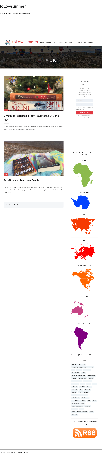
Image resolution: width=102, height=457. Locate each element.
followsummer (13, 6)
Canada (74, 378)
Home (42, 42)
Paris (83, 400)
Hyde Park (74, 389)
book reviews (75, 372)
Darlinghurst (87, 381)
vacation (74, 414)
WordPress (24, 452)
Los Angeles (75, 395)
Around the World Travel (79, 367)
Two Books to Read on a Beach (21, 180)
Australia (90, 367)
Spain (88, 400)
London (86, 392)
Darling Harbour (76, 381)
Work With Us (81, 42)
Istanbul (74, 392)
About (71, 42)
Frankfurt (74, 386)
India (81, 389)
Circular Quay (82, 378)
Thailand (87, 406)
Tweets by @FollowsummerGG (81, 355)
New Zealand (85, 397)
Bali (73, 370)
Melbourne (84, 395)
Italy (80, 392)
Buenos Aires (91, 375)
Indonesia (87, 389)
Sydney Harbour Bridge (78, 403)
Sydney (94, 400)
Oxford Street (76, 400)
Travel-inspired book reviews (79, 411)
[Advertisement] (51, 26)
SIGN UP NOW (84, 113)
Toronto (74, 409)
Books (6, 174)
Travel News (63, 42)
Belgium (79, 370)
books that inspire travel (78, 375)
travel (81, 409)
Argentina (82, 364)
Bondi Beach (87, 370)
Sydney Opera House (77, 406)
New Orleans (75, 397)
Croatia (91, 378)
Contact (91, 42)
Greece (89, 386)
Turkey (91, 411)
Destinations (50, 42)
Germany (82, 386)
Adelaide (74, 364)
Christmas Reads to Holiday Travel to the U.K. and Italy (31, 117)
